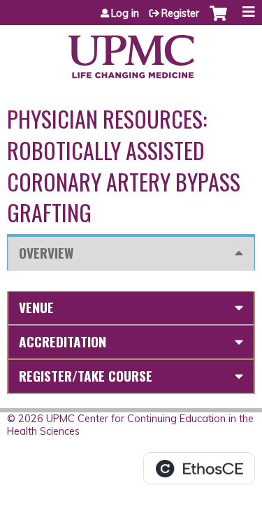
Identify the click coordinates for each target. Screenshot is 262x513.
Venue (36, 307)
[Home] (131, 51)
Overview (46, 253)
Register (180, 13)
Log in (125, 13)
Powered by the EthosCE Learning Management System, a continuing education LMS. (199, 468)
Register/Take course (85, 376)
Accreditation (62, 341)
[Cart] (218, 20)
